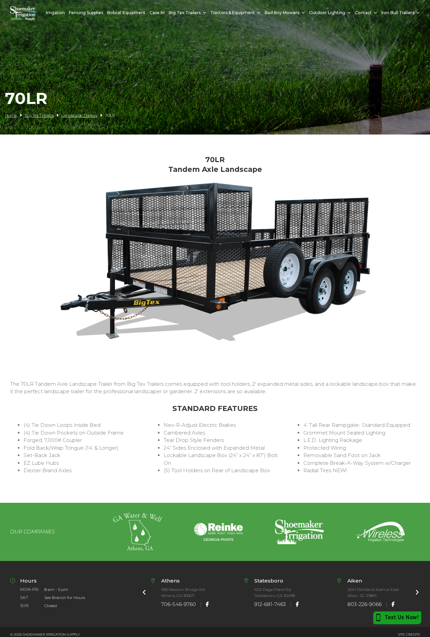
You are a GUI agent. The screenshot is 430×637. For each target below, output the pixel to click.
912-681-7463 (270, 604)
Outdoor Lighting (327, 12)
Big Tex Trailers (185, 12)
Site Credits (409, 634)
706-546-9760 (178, 604)
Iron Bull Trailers (397, 12)
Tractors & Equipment (232, 12)
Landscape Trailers (79, 115)
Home (11, 115)
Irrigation (55, 12)
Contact (363, 12)
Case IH (157, 12)
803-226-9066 (364, 604)
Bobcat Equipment (126, 12)
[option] (137, 532)
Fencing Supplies (86, 12)
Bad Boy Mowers (282, 12)
